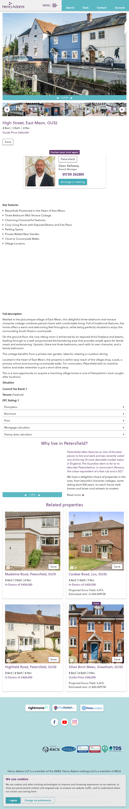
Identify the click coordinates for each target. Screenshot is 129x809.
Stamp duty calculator (18, 434)
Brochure (10, 414)
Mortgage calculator (17, 427)
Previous (57, 98)
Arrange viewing (73, 182)
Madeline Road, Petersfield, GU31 (30, 574)
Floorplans (10, 407)
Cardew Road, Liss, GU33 (88, 574)
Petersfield (68, 159)
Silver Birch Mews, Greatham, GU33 (96, 666)
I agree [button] (13, 800)
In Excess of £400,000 (18, 585)
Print (7, 420)
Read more (74, 495)
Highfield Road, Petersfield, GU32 (30, 666)
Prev (7, 109)
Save (8, 142)
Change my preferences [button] (38, 800)
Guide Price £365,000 (82, 677)
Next (72, 98)
